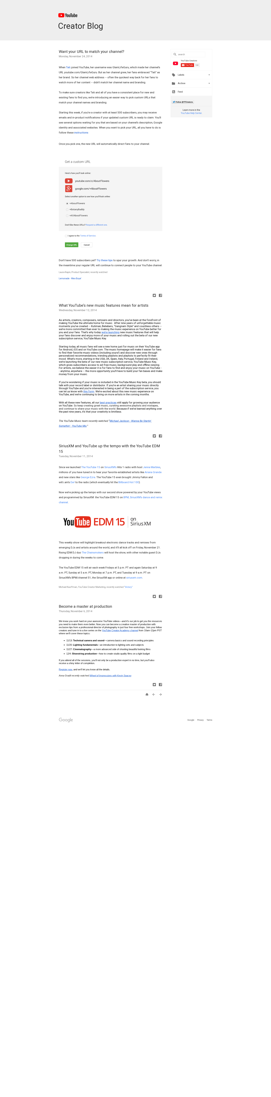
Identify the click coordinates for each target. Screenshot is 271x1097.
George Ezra (88, 477)
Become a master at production (85, 606)
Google (191, 720)
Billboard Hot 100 (128, 482)
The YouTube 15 (90, 467)
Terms (209, 720)
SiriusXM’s (110, 467)
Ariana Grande (153, 472)
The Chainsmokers (93, 552)
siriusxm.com (134, 577)
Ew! (73, 482)
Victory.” (129, 587)
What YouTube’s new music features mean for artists (103, 305)
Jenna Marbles (151, 467)
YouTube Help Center (191, 113)
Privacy (200, 720)
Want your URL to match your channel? (91, 51)
